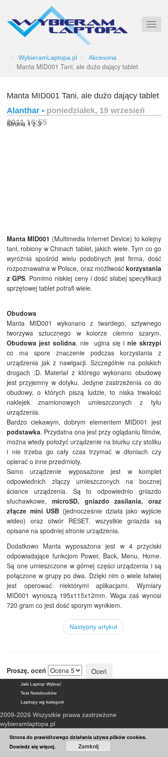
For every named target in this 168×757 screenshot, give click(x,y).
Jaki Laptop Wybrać (41, 684)
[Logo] (67, 21)
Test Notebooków (38, 693)
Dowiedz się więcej (31, 746)
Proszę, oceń (26, 670)
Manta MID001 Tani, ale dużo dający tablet (83, 95)
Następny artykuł (93, 626)
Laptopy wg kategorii (42, 701)
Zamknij (88, 746)
